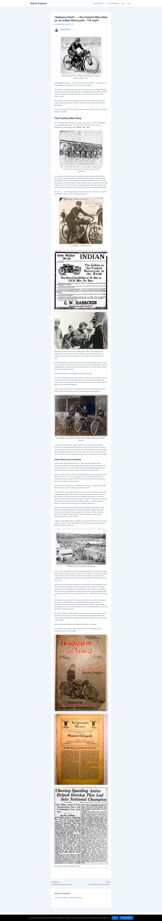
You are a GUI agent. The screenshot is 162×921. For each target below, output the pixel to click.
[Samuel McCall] (56, 29)
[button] (104, 3)
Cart (128, 3)
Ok (115, 918)
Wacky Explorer (38, 3)
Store (123, 3)
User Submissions (113, 3)
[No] (160, 918)
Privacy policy (126, 918)
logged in (66, 897)
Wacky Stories (98, 3)
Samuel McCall (64, 29)
